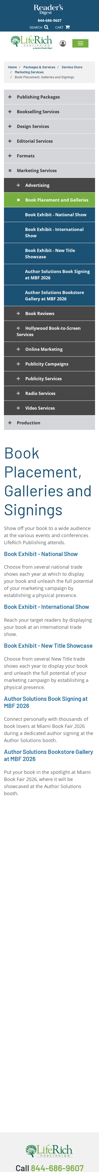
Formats (26, 156)
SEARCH (36, 27)
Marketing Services (29, 72)
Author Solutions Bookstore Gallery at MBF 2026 (54, 296)
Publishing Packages (38, 97)
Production (28, 423)
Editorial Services (35, 141)
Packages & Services (39, 67)
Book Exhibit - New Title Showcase (50, 254)
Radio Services (40, 393)
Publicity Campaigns (46, 364)
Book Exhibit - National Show (56, 215)
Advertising (37, 185)
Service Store (72, 67)
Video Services (40, 408)
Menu (80, 43)
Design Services (33, 126)
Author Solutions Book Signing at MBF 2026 (57, 275)
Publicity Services (43, 379)
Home (12, 67)
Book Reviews (39, 313)
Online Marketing (44, 349)
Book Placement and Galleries (56, 200)
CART (59, 27)
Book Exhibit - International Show (54, 233)
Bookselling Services (38, 112)
